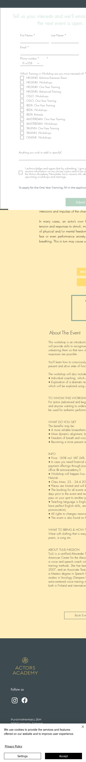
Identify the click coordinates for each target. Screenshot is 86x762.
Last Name (57, 35)
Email (23, 47)
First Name (26, 35)
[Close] (80, 729)
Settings (22, 756)
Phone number (28, 58)
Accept (63, 756)
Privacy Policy (13, 746)
